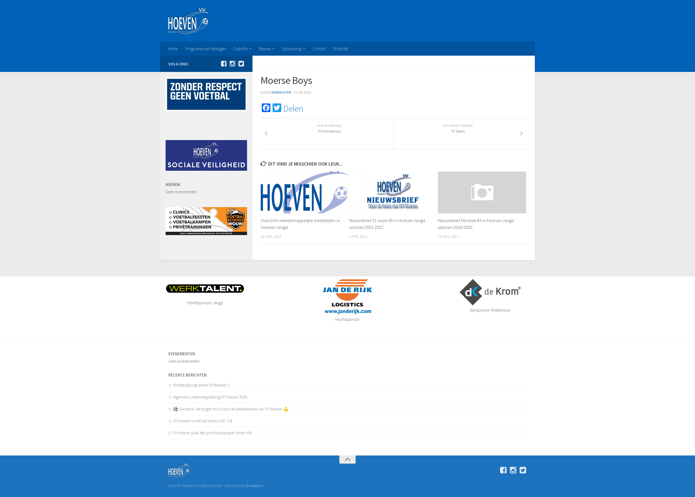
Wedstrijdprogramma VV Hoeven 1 (201, 385)
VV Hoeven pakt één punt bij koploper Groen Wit (212, 432)
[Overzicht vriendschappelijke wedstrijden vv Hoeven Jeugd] (305, 192)
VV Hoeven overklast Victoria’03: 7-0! (202, 420)
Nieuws (265, 48)
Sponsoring (291, 48)
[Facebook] (223, 63)
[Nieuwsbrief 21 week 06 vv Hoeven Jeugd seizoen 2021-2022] (393, 192)
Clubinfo (240, 48)
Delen (293, 108)
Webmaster (281, 92)
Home (173, 48)
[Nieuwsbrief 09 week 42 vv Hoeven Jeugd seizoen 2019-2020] (482, 192)
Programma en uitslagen (205, 48)
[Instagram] (232, 63)
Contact (319, 48)
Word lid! (341, 48)
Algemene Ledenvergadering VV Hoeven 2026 (210, 397)
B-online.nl (255, 485)
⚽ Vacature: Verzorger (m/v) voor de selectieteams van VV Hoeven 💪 (231, 408)
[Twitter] (241, 63)
